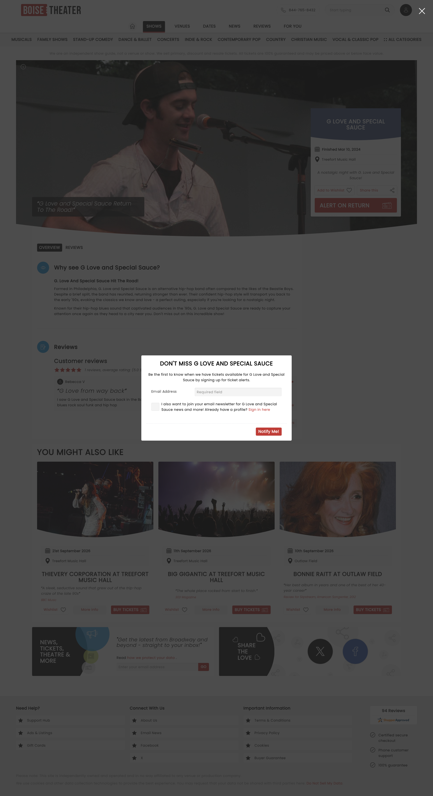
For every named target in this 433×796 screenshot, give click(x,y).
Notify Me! (268, 431)
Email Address (164, 391)
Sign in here (259, 409)
